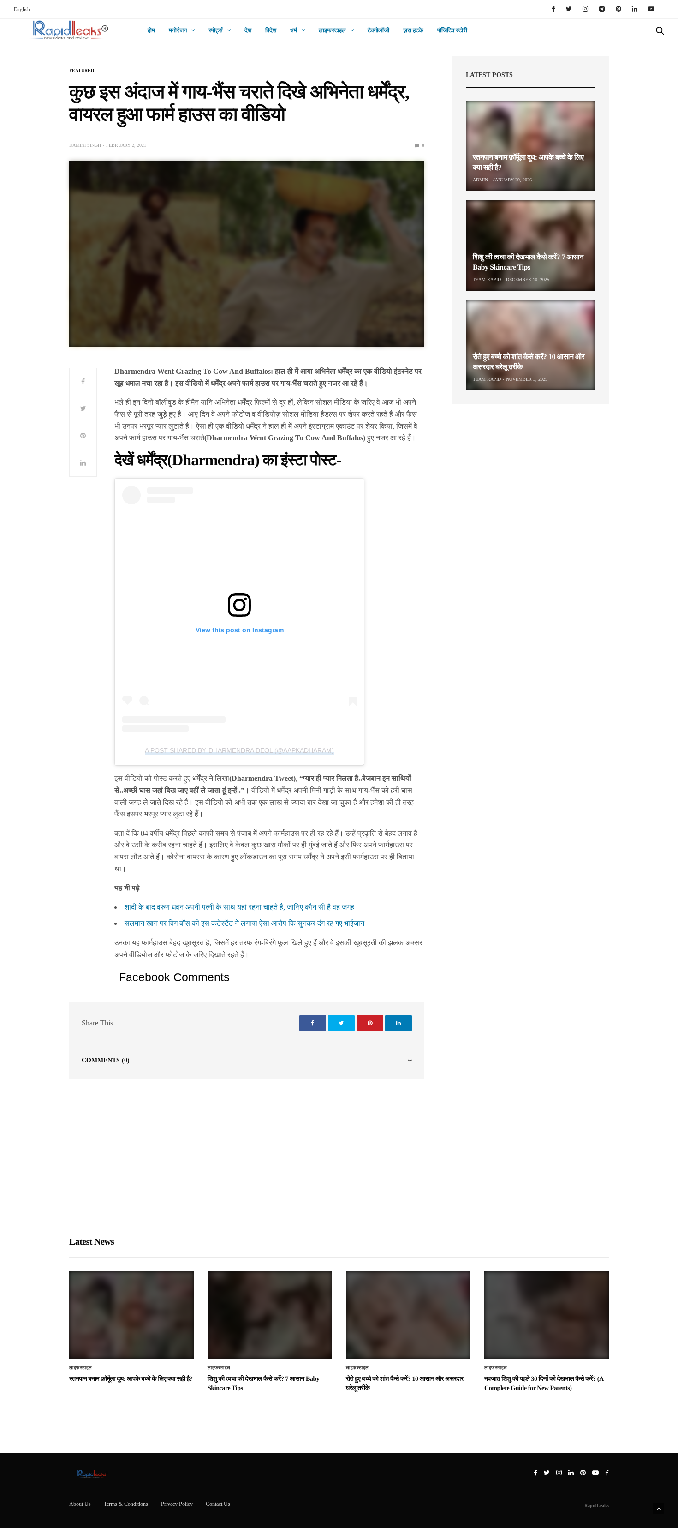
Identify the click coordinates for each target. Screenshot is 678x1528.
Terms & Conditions (126, 1504)
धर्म (293, 30)
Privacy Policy (177, 1504)
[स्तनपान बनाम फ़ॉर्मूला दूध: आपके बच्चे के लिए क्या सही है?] (530, 146)
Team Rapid (487, 279)
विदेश (270, 30)
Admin (480, 179)
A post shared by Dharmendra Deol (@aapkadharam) (239, 750)
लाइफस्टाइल (332, 30)
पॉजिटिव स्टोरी (452, 30)
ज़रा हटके (413, 30)
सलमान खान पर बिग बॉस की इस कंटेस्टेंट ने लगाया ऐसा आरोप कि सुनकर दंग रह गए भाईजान (244, 923)
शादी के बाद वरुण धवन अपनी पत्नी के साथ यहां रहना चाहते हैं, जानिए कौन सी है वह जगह (239, 907)
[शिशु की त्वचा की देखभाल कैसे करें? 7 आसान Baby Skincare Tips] (530, 245)
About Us (80, 1504)
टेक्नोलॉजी (378, 30)
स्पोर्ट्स (215, 30)
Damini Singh (85, 145)
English (22, 9)
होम (151, 30)
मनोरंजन (178, 30)
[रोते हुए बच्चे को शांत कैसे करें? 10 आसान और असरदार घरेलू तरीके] (530, 345)
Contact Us (218, 1504)
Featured (81, 70)
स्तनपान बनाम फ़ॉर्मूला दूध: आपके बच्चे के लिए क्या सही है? (131, 1379)
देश (247, 30)
